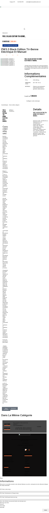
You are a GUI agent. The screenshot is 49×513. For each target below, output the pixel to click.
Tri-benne (21, 55)
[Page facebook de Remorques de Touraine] (23, 450)
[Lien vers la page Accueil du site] (24, 15)
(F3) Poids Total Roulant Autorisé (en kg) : (9, 497)
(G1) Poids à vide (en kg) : (5, 489)
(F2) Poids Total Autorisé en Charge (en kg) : (9, 493)
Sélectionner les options (10, 45)
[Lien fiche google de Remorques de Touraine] (29, 450)
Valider (45, 510)
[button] (33, 100)
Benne (15, 55)
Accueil (3, 55)
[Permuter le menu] (24, 4)
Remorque (10, 55)
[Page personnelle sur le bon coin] (26, 450)
